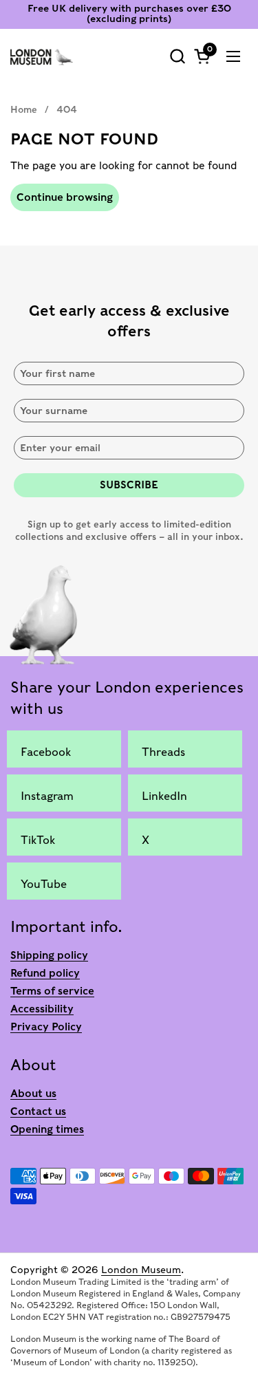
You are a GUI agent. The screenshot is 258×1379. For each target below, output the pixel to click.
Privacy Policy (46, 1026)
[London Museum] (41, 56)
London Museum (141, 1269)
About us (33, 1093)
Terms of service (52, 991)
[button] (177, 56)
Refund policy (45, 973)
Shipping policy (49, 955)
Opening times (47, 1129)
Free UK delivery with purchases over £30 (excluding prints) (129, 13)
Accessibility (42, 1008)
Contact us (38, 1111)
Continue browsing (65, 197)
